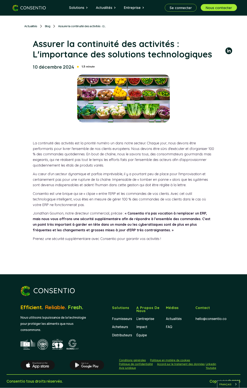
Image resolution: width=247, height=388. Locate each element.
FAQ (169, 327)
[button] (78, 7)
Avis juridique (127, 368)
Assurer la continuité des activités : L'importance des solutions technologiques (82, 26)
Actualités (30, 26)
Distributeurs (122, 335)
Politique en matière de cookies (170, 360)
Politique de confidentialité (136, 364)
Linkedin (211, 364)
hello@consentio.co (211, 318)
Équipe (141, 335)
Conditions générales (132, 360)
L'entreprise (145, 318)
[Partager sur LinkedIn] (228, 51)
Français (225, 384)
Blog (47, 26)
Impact (141, 327)
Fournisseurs (122, 318)
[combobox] (228, 384)
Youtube (211, 368)
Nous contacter (219, 7)
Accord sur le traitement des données (181, 364)
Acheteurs (120, 327)
